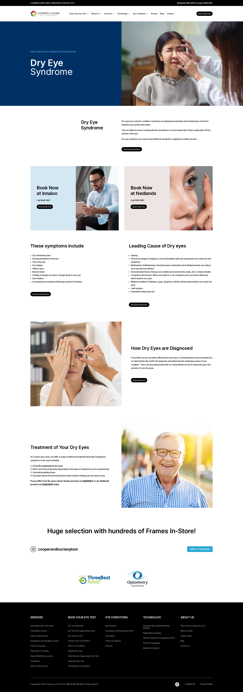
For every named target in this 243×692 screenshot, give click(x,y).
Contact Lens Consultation (79, 641)
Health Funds (186, 636)
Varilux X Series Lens (39, 666)
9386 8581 (190, 3)
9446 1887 (208, 3)
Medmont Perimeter (151, 648)
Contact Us (185, 646)
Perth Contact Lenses (39, 636)
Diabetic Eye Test (75, 651)
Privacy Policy (206, 684)
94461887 (88, 481)
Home (33, 51)
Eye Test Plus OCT (75, 636)
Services (108, 14)
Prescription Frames (38, 631)
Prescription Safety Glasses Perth (119, 631)
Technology (122, 14)
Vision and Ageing (113, 641)
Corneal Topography (151, 643)
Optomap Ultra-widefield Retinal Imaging (156, 627)
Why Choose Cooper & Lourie (193, 626)
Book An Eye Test (204, 14)
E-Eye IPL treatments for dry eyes (48, 465)
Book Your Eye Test (77, 14)
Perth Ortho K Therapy (39, 651)
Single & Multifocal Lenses (41, 656)
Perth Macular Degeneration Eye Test (83, 656)
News (40, 51)
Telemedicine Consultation (79, 666)
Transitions (35, 661)
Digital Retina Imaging (152, 633)
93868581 (47, 484)
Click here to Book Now (131, 149)
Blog (162, 14)
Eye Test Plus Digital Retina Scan (81, 631)
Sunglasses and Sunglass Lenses (44, 641)
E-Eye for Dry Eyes (37, 646)
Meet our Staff (187, 631)
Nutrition (109, 646)
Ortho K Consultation (76, 646)
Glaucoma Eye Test (76, 661)
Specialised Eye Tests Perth (41, 626)
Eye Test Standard (75, 626)
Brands (154, 14)
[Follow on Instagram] (177, 684)
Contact (170, 14)
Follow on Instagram (200, 549)
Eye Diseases (111, 626)
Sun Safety (110, 636)
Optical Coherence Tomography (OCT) (159, 638)
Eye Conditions (139, 14)
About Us (95, 14)
